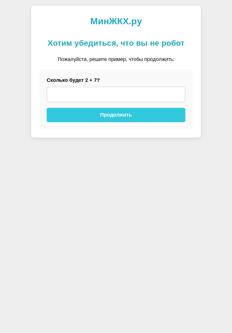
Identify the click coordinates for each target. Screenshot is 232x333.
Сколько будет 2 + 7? (73, 80)
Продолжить (116, 115)
